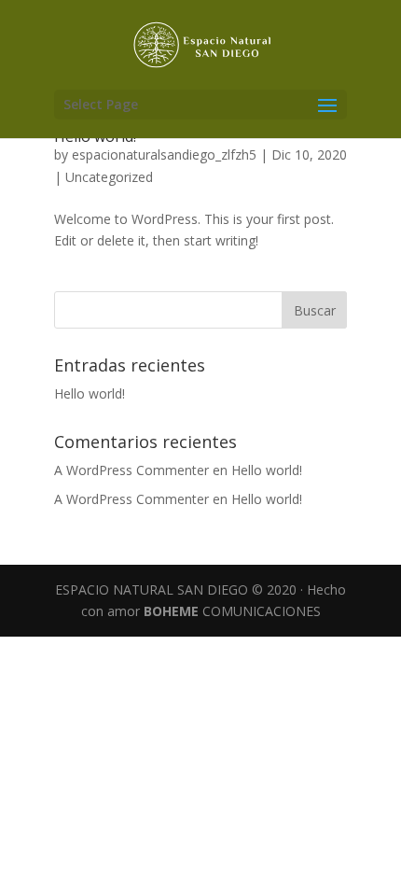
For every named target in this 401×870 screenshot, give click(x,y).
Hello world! (89, 393)
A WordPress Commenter (131, 499)
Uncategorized (109, 177)
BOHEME (171, 611)
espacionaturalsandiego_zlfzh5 (164, 154)
